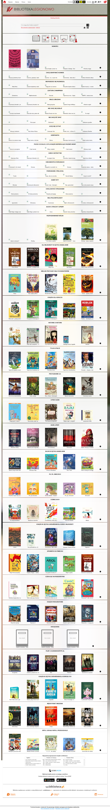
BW (78, 1)
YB (81, 1)
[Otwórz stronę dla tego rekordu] (15, 58)
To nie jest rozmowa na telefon (71, 763)
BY (84, 1)
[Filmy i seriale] (55, 42)
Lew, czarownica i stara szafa (31, 759)
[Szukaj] (87, 25)
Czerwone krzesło (69, 759)
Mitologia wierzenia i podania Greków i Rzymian (34, 763)
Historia (17, 2)
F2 (99, 1)
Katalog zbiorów (55, 18)
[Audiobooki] (45, 42)
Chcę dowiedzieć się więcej (47, 808)
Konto (29, 2)
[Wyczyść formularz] (84, 28)
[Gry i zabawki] (73, 42)
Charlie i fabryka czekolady (31, 764)
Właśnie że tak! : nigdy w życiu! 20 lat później (74, 762)
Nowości (10, 2)
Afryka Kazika (48, 763)
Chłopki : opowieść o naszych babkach (53, 762)
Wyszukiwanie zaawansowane (28, 27)
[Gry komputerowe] (64, 42)
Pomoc (23, 2)
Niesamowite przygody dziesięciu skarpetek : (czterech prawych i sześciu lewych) (40, 760)
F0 (93, 1)
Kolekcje (38, 27)
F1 (96, 1)
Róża (66, 764)
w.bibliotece (47, 790)
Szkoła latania (28, 762)
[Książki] (36, 42)
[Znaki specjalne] (87, 28)
